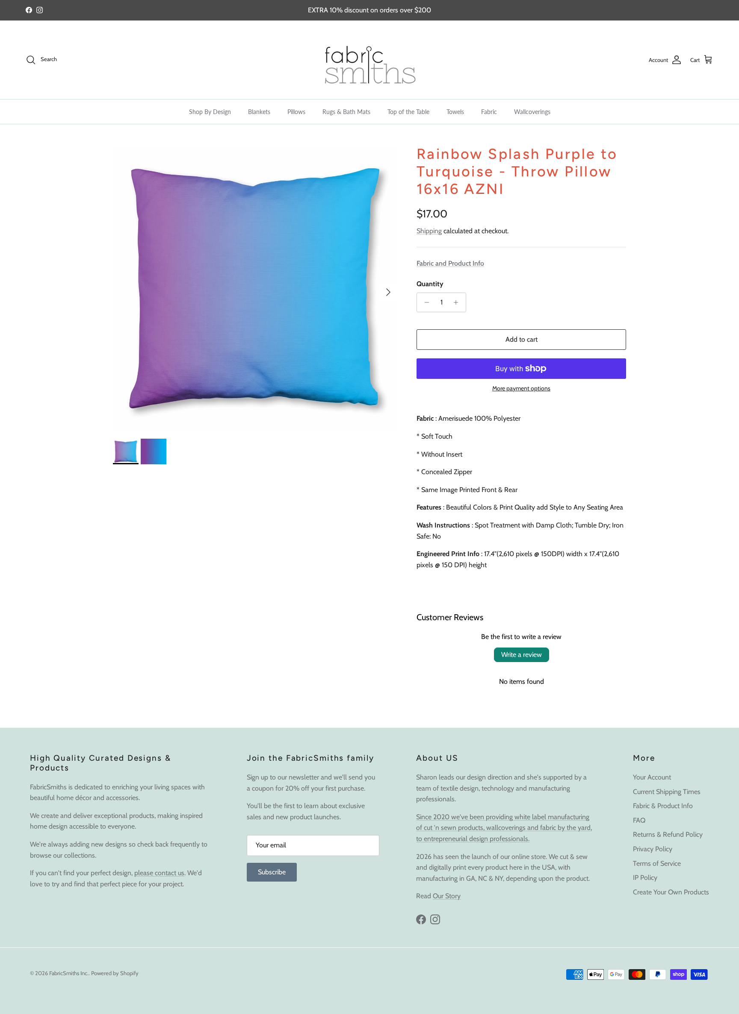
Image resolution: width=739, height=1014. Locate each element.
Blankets (259, 111)
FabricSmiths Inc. (69, 973)
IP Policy (645, 877)
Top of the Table (408, 111)
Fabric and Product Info (450, 263)
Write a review (521, 655)
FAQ (639, 820)
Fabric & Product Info (663, 806)
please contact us (159, 873)
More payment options (521, 388)
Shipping (429, 231)
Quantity (430, 284)
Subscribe (272, 872)
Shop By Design (210, 111)
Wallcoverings (532, 111)
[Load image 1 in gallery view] (255, 288)
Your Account (652, 777)
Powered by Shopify (115, 973)
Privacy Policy (652, 849)
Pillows (296, 111)
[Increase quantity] (458, 302)
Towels (455, 111)
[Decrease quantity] (424, 302)
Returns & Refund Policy (668, 834)
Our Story (447, 896)
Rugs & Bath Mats (346, 111)
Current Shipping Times (667, 792)
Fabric (489, 111)
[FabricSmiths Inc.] (369, 60)
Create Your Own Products (671, 892)
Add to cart (521, 339)
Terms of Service (657, 863)
